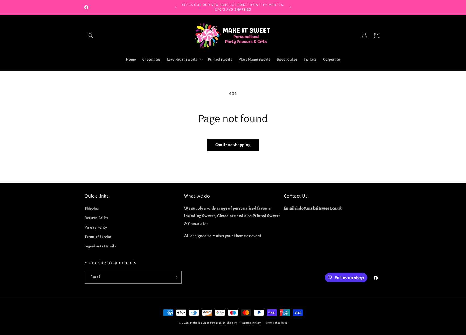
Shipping (92, 208)
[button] (91, 36)
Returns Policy (96, 218)
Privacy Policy (96, 227)
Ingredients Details (100, 246)
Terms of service (276, 322)
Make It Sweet (199, 322)
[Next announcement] (290, 7)
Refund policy (251, 322)
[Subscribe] (175, 277)
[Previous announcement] (175, 7)
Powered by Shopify (223, 322)
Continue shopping (233, 144)
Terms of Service (98, 236)
